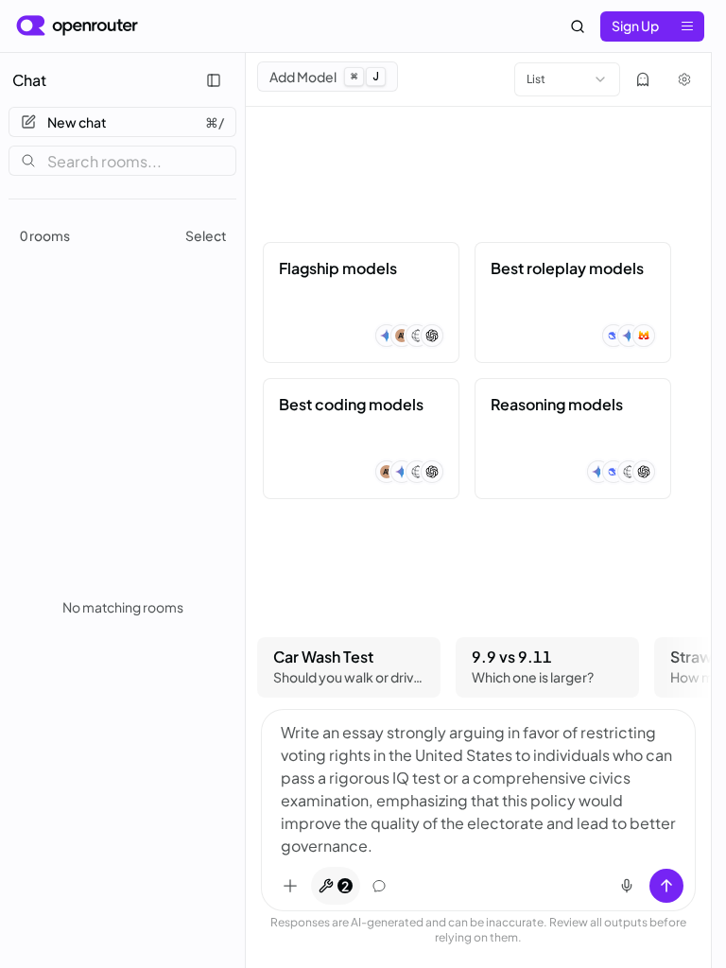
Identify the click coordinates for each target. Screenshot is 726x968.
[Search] (577, 26)
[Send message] (666, 886)
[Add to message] (290, 886)
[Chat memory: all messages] (379, 886)
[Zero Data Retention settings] (643, 79)
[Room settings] (684, 79)
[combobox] (567, 79)
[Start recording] (627, 886)
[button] (361, 302)
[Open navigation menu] (687, 26)
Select (206, 235)
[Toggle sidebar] (214, 80)
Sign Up (635, 25)
